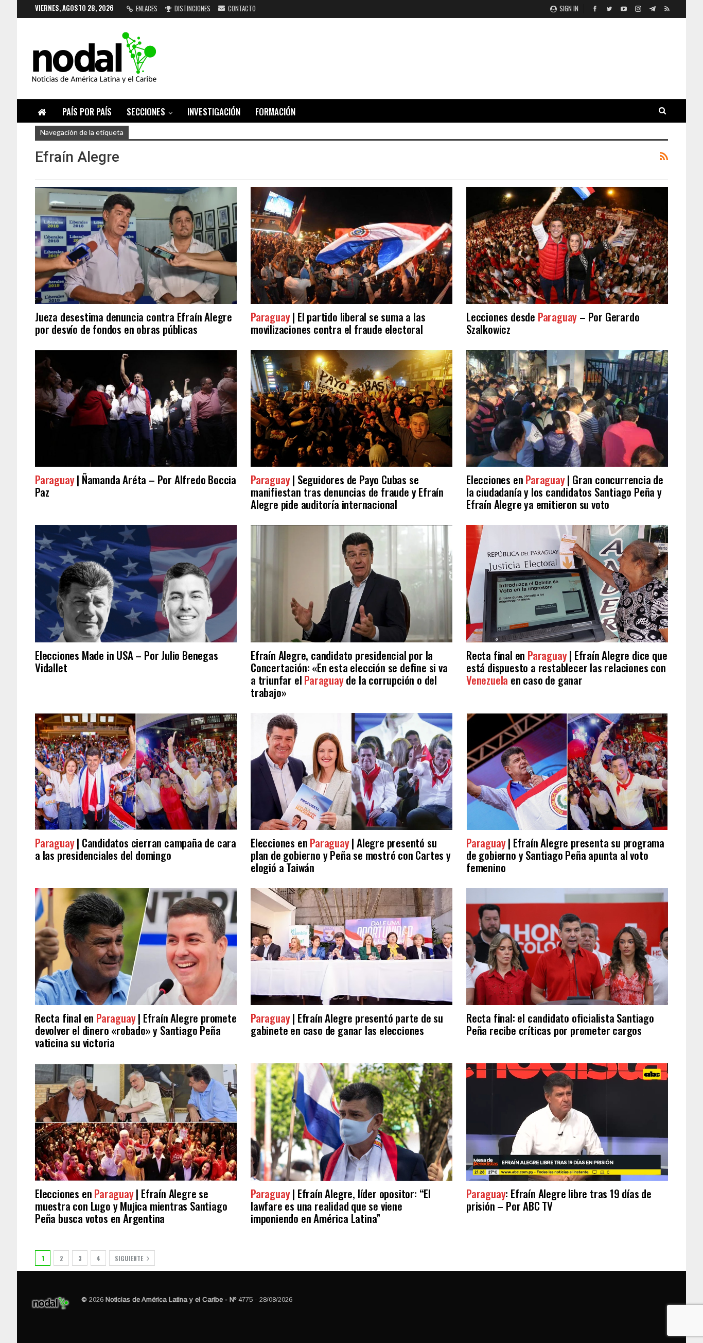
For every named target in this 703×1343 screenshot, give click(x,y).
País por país (87, 111)
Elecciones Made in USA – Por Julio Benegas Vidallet (126, 661)
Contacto (242, 8)
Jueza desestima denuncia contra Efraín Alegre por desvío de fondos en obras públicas (133, 323)
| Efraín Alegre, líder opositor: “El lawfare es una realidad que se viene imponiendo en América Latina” (341, 1205)
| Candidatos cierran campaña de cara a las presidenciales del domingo (135, 849)
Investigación (213, 111)
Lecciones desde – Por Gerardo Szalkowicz (552, 323)
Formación (275, 111)
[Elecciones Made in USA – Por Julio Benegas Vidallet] (136, 583)
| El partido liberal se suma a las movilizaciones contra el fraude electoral (338, 323)
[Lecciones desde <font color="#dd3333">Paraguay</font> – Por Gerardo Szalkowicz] (567, 245)
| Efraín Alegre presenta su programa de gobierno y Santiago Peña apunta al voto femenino (565, 855)
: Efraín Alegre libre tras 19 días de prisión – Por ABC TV (559, 1199)
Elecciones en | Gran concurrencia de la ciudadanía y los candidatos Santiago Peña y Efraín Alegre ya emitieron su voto (564, 491)
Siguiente (130, 1258)
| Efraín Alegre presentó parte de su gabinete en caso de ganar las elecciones (347, 1024)
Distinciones (192, 8)
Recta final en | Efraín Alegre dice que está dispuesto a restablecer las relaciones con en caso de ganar (566, 667)
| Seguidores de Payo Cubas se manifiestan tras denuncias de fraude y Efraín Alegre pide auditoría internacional (347, 491)
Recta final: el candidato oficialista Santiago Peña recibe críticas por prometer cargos (560, 1024)
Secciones (146, 111)
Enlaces (146, 8)
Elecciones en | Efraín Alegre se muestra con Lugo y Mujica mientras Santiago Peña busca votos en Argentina (131, 1205)
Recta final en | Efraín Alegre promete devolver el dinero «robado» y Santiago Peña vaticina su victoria (136, 1030)
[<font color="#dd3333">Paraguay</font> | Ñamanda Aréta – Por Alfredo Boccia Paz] (136, 408)
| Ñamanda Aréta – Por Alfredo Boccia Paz (135, 485)
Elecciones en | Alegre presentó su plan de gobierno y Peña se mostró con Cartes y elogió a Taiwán (351, 855)
